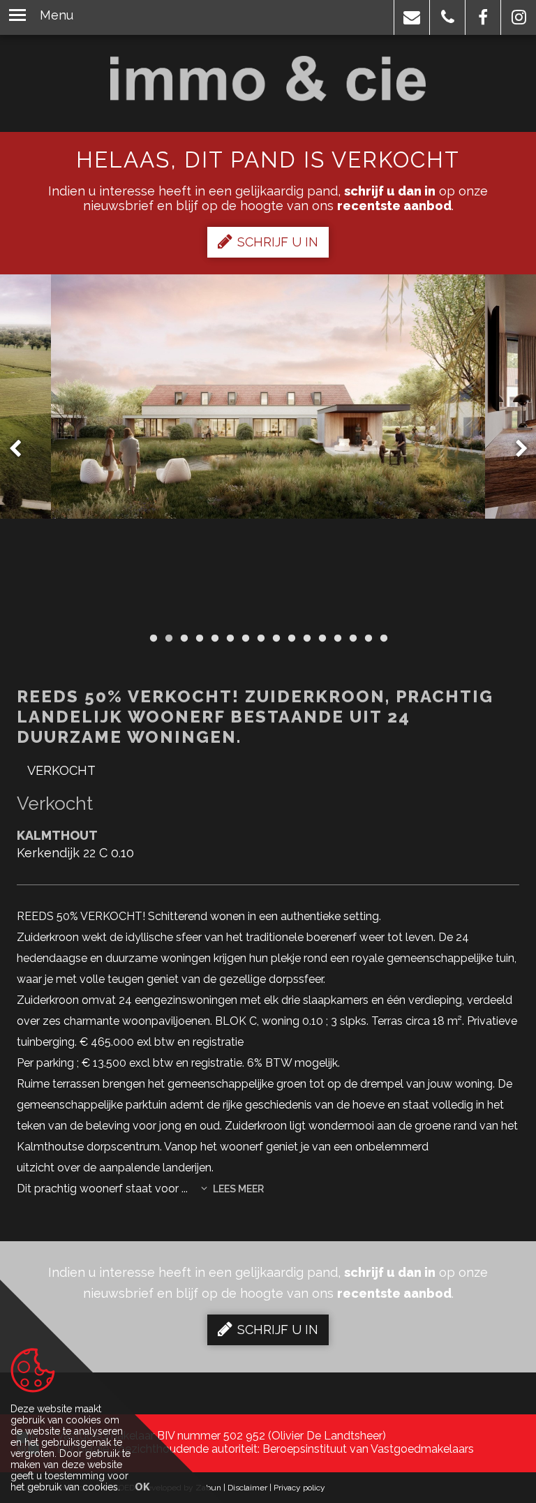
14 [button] (352, 638)
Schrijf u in (277, 242)
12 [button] (321, 638)
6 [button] (229, 638)
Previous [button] (21, 449)
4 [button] (199, 638)
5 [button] (214, 638)
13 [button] (337, 638)
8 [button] (260, 638)
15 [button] (368, 638)
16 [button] (383, 638)
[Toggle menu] (17, 17)
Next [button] (515, 449)
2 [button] (168, 638)
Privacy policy (299, 1488)
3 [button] (183, 638)
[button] (411, 17)
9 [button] (275, 638)
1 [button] (153, 638)
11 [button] (306, 638)
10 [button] (291, 638)
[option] (268, 448)
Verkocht (61, 770)
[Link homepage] (268, 78)
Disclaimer (247, 1488)
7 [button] (245, 638)
